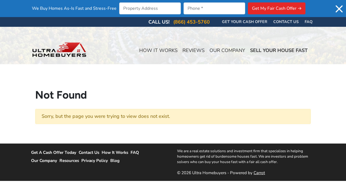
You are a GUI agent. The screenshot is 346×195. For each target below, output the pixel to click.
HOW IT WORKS (158, 50)
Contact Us (286, 21)
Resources (69, 160)
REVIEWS (193, 50)
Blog (114, 160)
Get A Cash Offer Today (53, 152)
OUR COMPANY (227, 50)
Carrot (259, 173)
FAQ (135, 152)
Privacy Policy (94, 160)
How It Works (115, 152)
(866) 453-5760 (191, 22)
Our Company (44, 160)
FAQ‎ (308, 21)
